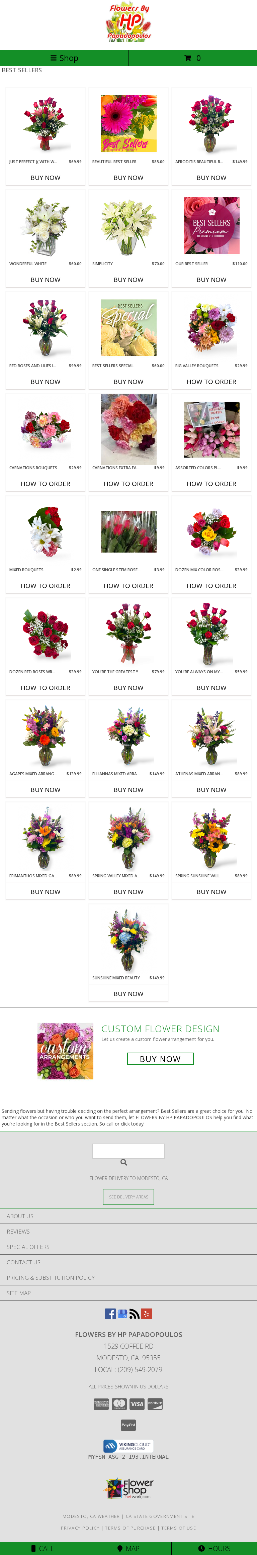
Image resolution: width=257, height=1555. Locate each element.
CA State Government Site (160, 1516)
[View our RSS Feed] (134, 1317)
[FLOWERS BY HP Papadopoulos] (128, 40)
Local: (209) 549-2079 (128, 1369)
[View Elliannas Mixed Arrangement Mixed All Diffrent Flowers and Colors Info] (129, 736)
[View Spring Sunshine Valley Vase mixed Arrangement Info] (212, 838)
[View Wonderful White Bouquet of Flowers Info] (46, 226)
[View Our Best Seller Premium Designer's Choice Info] (212, 226)
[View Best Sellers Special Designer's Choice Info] (129, 328)
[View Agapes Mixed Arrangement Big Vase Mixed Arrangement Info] (46, 736)
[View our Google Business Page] (122, 1317)
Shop (69, 57)
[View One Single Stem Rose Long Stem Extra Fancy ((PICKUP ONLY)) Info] (129, 532)
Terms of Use (178, 1528)
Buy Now (45, 177)
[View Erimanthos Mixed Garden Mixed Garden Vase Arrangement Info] (46, 838)
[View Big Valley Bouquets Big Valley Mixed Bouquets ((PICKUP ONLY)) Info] (212, 328)
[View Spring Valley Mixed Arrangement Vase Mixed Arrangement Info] (129, 838)
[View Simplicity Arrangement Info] (129, 226)
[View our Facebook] (110, 1317)
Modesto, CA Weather (91, 1516)
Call (45, 1548)
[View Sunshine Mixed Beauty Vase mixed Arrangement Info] (129, 940)
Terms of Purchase (130, 1528)
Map (131, 1548)
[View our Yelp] (146, 1317)
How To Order (211, 381)
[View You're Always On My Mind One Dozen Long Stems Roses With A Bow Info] (212, 634)
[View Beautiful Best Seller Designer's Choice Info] (129, 124)
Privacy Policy (80, 1528)
